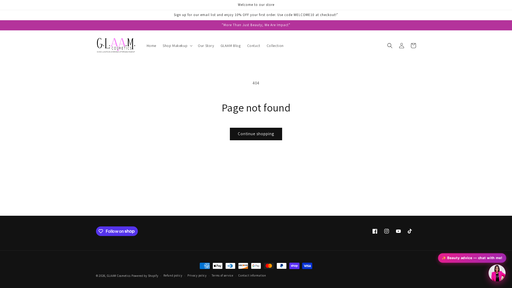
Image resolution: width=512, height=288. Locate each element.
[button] (177, 45)
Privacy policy (197, 275)
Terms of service (222, 275)
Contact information (252, 275)
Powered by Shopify (144, 276)
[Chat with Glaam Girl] (497, 273)
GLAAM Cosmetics (119, 276)
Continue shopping (256, 133)
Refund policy (172, 275)
